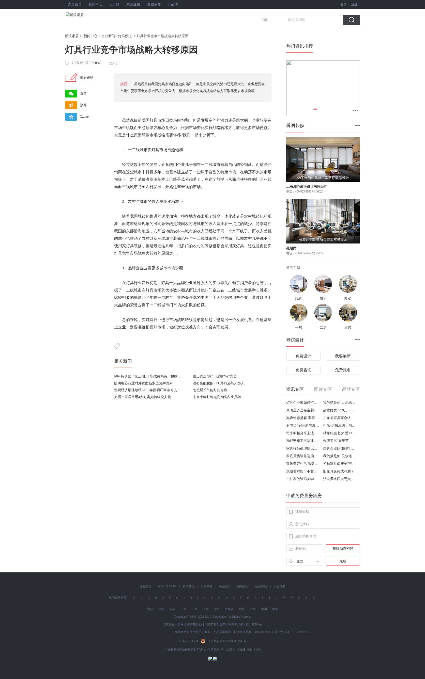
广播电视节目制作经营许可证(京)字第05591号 (194, 649)
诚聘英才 (243, 586)
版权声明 (261, 586)
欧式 (347, 299)
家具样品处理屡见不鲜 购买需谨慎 (302, 448)
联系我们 (225, 586)
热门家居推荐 (118, 597)
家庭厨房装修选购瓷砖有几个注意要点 (302, 456)
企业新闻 (108, 36)
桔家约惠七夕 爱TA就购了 (339, 433)
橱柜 (242, 609)
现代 (298, 299)
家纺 (275, 609)
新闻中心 (95, 4)
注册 (354, 4)
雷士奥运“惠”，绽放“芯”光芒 (215, 376)
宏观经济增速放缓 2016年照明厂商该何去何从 (149, 390)
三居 (347, 327)
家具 (150, 609)
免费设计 (303, 356)
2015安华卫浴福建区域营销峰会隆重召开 (302, 441)
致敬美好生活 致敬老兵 (302, 464)
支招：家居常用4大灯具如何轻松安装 (142, 397)
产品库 (173, 4)
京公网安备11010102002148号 (227, 641)
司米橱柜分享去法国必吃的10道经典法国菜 (302, 433)
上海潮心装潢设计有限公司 (307, 186)
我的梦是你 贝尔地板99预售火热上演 (339, 402)
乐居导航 (279, 586)
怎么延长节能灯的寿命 (210, 390)
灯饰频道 (125, 36)
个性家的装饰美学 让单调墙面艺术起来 (302, 479)
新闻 (265, 20)
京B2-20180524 (188, 641)
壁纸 (217, 609)
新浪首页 (188, 586)
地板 (161, 609)
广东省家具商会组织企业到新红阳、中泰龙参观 (339, 418)
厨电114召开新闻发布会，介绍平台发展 (302, 425)
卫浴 (183, 609)
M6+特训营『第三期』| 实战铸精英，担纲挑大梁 (151, 376)
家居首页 (75, 4)
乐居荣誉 (206, 586)
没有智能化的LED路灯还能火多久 (218, 383)
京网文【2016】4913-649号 (243, 649)
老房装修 (295, 340)
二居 (323, 327)
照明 (264, 609)
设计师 (114, 4)
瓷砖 (172, 609)
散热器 (229, 609)
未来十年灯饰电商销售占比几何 (217, 397)
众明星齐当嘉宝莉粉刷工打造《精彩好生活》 (302, 410)
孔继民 (291, 248)
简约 (323, 299)
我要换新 (343, 356)
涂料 (206, 609)
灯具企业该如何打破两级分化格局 (302, 402)
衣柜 (253, 609)
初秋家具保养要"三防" (339, 464)
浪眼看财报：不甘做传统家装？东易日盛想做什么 (302, 471)
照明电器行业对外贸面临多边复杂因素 (143, 383)
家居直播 (133, 4)
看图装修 (154, 4)
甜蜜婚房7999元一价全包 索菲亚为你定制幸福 (339, 410)
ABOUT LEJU (167, 586)
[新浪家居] (85, 14)
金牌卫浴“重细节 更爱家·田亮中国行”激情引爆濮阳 (339, 441)
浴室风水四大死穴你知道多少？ (339, 479)
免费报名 (343, 370)
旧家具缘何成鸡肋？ (338, 471)
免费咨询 (303, 370)
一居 (298, 327)
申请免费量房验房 (304, 495)
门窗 (194, 609)
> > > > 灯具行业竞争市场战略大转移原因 (126, 36)
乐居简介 (146, 586)
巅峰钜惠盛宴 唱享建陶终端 (302, 418)
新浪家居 (72, 36)
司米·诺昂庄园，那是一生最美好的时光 (339, 425)
